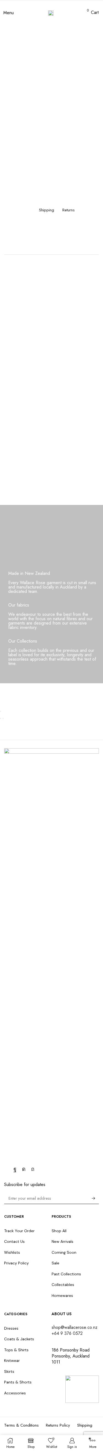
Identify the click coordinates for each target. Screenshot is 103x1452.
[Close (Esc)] (0, 711)
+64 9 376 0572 (67, 1333)
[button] (8, 13)
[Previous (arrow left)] (0, 718)
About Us (61, 1314)
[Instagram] (24, 1169)
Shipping (46, 210)
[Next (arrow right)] (3, 718)
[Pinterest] (32, 1169)
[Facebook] (14, 1169)
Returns (68, 210)
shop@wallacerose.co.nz (75, 1327)
